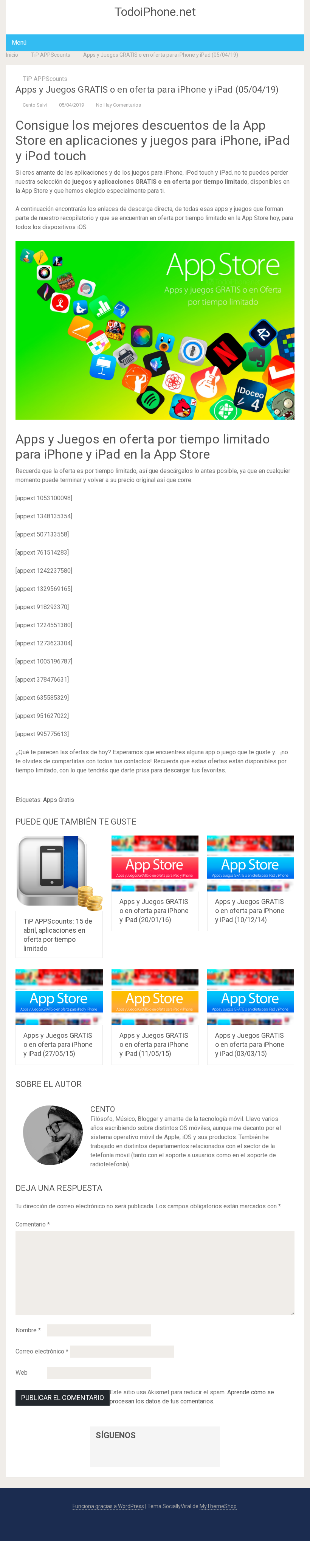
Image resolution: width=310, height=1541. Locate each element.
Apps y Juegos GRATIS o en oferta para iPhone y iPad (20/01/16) (154, 911)
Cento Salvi (35, 105)
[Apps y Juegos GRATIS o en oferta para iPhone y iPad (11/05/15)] (155, 997)
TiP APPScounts (50, 55)
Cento (102, 1109)
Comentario (33, 1224)
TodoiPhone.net (155, 12)
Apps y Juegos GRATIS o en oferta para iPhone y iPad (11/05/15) (154, 1044)
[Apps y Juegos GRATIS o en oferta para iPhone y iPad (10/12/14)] (250, 863)
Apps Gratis (58, 799)
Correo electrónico (42, 1351)
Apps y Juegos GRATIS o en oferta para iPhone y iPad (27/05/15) (58, 1044)
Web (22, 1372)
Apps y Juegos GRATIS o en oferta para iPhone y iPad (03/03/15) (249, 1044)
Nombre (28, 1330)
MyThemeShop (218, 1506)
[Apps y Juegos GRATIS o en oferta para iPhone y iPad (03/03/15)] (250, 997)
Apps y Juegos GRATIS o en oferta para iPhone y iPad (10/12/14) (249, 911)
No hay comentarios (118, 105)
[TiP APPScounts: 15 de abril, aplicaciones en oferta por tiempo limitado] (59, 873)
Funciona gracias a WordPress (108, 1506)
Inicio (12, 55)
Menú (19, 42)
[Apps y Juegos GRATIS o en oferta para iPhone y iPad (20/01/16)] (155, 863)
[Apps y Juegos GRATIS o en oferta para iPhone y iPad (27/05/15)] (59, 997)
